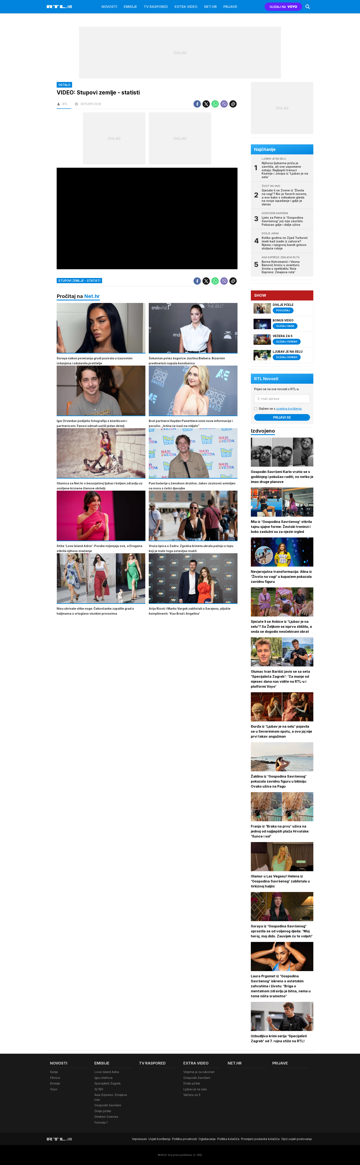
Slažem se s (280, 408)
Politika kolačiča (228, 1139)
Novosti (109, 7)
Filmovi (55, 1078)
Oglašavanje (207, 1139)
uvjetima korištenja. (289, 408)
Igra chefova (103, 1078)
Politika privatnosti (184, 1139)
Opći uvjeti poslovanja (296, 1139)
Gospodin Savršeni (107, 1105)
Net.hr (92, 296)
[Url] (233, 104)
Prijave (230, 7)
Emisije (130, 7)
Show (260, 295)
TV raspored (156, 7)
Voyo (53, 1089)
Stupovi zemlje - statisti (79, 280)
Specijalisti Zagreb (107, 1083)
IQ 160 (98, 1089)
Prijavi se (282, 417)
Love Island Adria (106, 1072)
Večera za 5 (191, 1095)
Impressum (139, 1139)
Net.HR (210, 7)
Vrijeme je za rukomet (198, 1072)
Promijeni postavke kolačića (260, 1139)
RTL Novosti (266, 378)
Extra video (186, 7)
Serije (54, 1072)
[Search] (307, 6)
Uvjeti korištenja (159, 1139)
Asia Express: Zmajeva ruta (110, 1097)
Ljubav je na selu (195, 1089)
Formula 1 (101, 1122)
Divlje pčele (102, 1111)
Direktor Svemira (106, 1117)
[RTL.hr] (59, 6)
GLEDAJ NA (278, 7)
